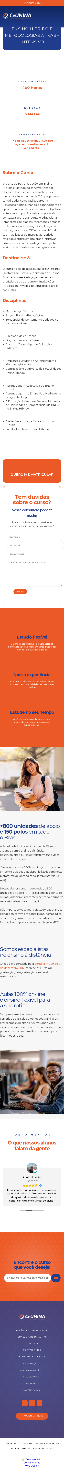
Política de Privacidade (32, 1330)
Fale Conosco (31, 1390)
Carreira (32, 1343)
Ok (56, 1278)
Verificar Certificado (32, 1356)
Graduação (31, 1363)
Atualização (31, 1376)
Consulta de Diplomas (32, 1337)
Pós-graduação (31, 1370)
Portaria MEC (32, 1350)
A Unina (31, 1383)
